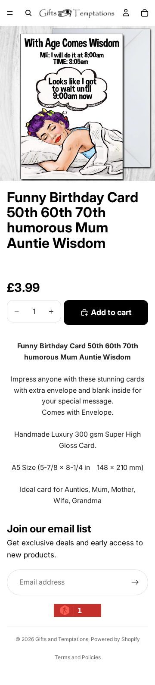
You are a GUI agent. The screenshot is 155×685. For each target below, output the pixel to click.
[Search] (28, 12)
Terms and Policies (78, 657)
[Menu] (10, 13)
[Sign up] (135, 582)
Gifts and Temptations (61, 639)
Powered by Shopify (115, 639)
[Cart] (144, 12)
